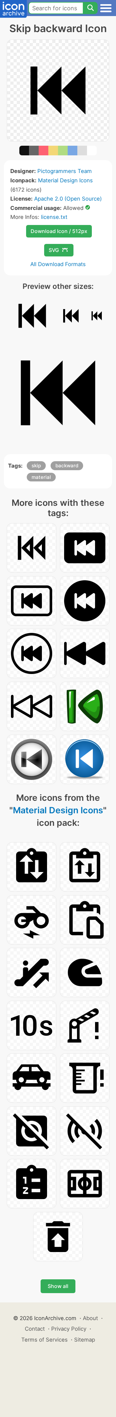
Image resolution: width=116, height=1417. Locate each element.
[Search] (90, 8)
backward (66, 465)
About (90, 1318)
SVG (54, 250)
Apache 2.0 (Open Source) (68, 198)
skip (36, 465)
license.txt (54, 217)
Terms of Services (44, 1339)
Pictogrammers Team (64, 171)
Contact (35, 1329)
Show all (58, 1286)
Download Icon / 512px (59, 231)
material (41, 477)
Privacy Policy (68, 1329)
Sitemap (84, 1339)
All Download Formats (58, 264)
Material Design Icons (65, 180)
